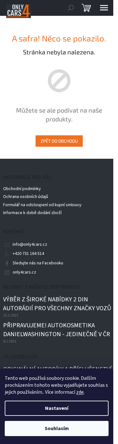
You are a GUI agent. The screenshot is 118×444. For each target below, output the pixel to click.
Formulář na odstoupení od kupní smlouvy (42, 205)
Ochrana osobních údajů (25, 197)
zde (80, 392)
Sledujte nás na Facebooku (38, 263)
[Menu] (104, 8)
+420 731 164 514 (28, 253)
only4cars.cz (24, 272)
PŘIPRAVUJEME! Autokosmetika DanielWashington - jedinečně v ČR (56, 330)
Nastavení (56, 408)
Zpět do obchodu (59, 141)
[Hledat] (71, 8)
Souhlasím (57, 428)
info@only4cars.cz (30, 244)
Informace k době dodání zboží (32, 213)
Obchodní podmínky (22, 189)
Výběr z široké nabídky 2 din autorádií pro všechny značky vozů (57, 304)
